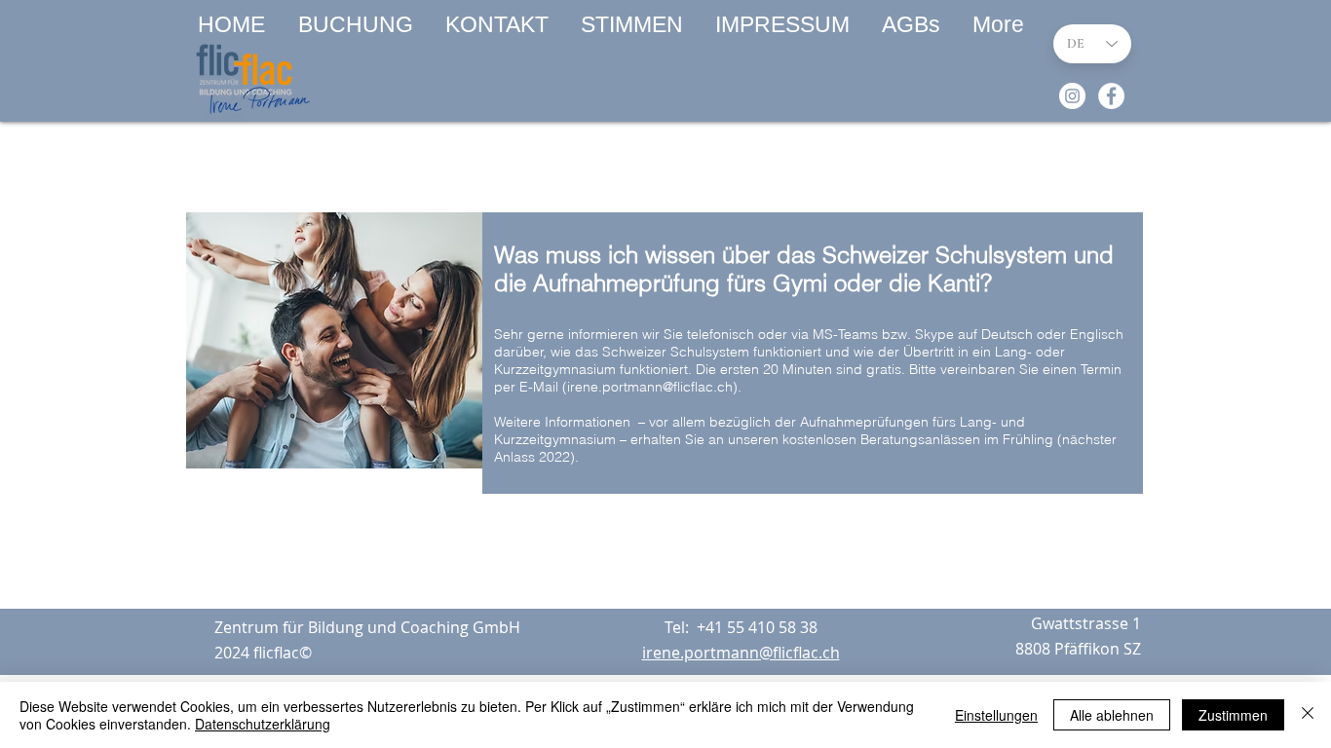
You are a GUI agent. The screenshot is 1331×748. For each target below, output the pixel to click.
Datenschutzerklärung (262, 723)
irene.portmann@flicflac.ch (650, 386)
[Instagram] (1072, 96)
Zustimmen (1233, 715)
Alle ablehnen (1112, 715)
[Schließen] (1307, 714)
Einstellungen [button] (996, 715)
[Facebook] (1111, 96)
